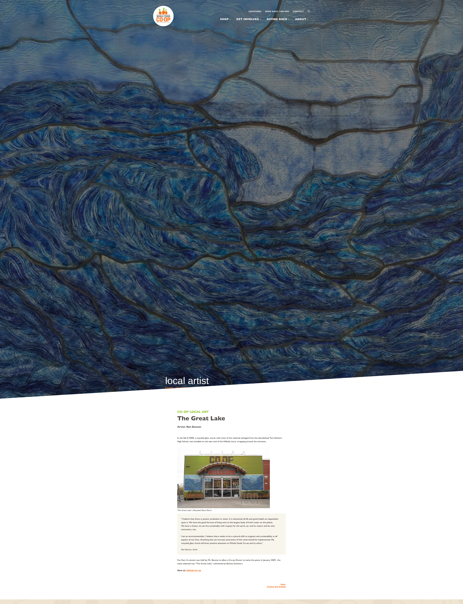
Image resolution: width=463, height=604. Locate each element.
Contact (298, 11)
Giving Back (277, 19)
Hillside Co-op (193, 570)
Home (170, 388)
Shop (224, 19)
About (300, 19)
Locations (255, 11)
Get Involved (247, 19)
